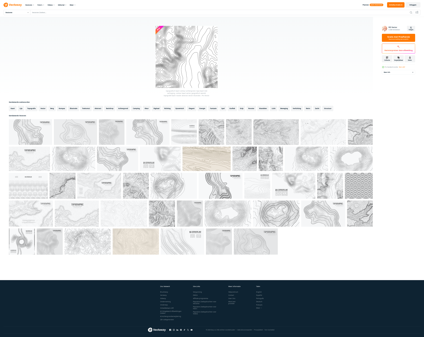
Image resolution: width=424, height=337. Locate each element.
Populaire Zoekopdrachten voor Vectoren (204, 303)
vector (42, 108)
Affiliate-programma (200, 298)
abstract (98, 108)
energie (202, 108)
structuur (327, 108)
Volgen (411, 30)
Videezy (163, 298)
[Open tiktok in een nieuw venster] (184, 330)
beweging (284, 108)
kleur (147, 108)
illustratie (73, 108)
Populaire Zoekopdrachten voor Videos (204, 313)
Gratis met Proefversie (398, 37)
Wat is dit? (402, 67)
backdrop (109, 108)
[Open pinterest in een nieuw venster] (181, 330)
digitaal (156, 108)
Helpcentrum (233, 292)
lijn (21, 108)
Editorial (61, 5)
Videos (50, 5)
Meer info (387, 72)
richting (167, 108)
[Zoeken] (411, 12)
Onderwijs (164, 305)
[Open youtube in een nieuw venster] (191, 330)
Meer (72, 5)
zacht (317, 108)
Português (260, 298)
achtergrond (123, 108)
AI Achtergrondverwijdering (170, 316)
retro (308, 108)
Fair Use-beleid (269, 330)
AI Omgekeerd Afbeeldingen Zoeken (170, 312)
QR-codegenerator (167, 319)
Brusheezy (164, 292)
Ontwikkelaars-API (167, 308)
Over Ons (231, 298)
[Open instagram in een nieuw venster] (174, 330)
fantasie (213, 108)
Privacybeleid (258, 330)
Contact (231, 295)
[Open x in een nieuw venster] (188, 330)
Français (259, 305)
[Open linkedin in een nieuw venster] (177, 330)
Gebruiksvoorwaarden (244, 330)
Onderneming (165, 302)
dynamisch (179, 108)
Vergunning (197, 292)
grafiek (232, 108)
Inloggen (412, 5)
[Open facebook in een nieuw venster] (170, 330)
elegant (192, 108)
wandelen (263, 108)
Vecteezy (163, 295)
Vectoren (28, 5)
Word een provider (232, 303)
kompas (62, 108)
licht (273, 108)
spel (223, 108)
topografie (31, 108)
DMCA (195, 295)
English (259, 292)
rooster (251, 108)
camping (136, 108)
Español (259, 295)
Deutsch (259, 302)
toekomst (86, 108)
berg (52, 108)
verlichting (297, 108)
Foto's (39, 5)
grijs (241, 108)
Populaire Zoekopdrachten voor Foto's (204, 308)
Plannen (366, 5)
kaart (13, 108)
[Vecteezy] (13, 5)
